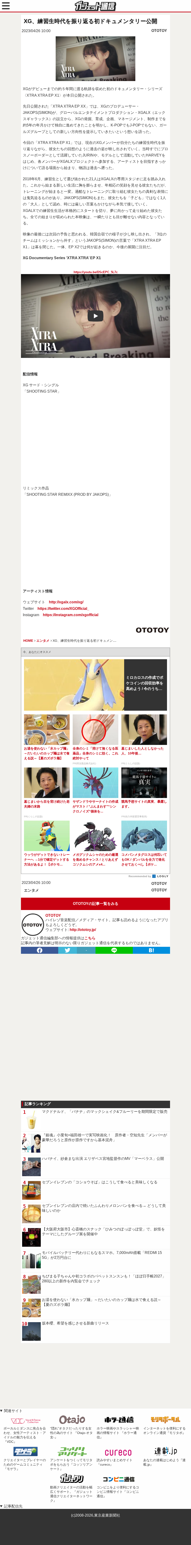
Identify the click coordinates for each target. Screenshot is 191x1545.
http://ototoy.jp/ (83, 930)
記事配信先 (13, 1506)
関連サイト (13, 1411)
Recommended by (140, 876)
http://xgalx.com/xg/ (66, 602)
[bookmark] (151, 950)
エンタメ (31, 890)
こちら (90, 938)
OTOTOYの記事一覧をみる (95, 904)
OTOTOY (159, 31)
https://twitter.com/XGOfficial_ (63, 609)
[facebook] (39, 950)
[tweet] (67, 950)
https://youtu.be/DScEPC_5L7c (96, 272)
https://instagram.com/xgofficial (70, 615)
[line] (114, 950)
